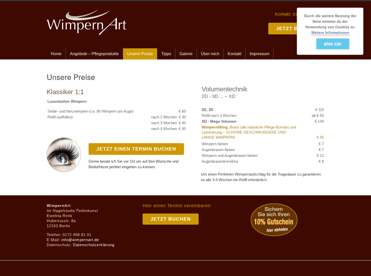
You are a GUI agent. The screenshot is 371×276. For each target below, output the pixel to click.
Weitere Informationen (330, 32)
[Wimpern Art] (86, 11)
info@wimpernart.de (80, 240)
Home (56, 54)
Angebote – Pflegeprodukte (94, 54)
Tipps (166, 54)
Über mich (210, 54)
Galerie (186, 54)
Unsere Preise (140, 54)
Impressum (259, 54)
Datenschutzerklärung (93, 245)
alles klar (333, 43)
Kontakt (234, 54)
